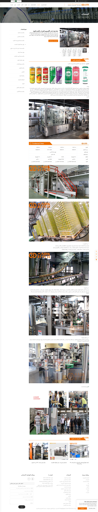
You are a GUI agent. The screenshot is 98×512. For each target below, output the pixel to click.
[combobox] (31, 494)
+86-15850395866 (47, 479)
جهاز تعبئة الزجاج (21, 52)
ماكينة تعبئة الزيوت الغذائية (19, 56)
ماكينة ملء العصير (20, 36)
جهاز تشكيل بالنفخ (21, 60)
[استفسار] (96, 256)
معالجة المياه (21, 75)
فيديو (15, 4)
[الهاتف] (96, 251)
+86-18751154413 (83, 1)
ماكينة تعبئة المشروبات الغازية (18, 40)
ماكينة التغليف (68, 494)
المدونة (37, 508)
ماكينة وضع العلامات (20, 64)
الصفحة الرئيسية (43, 4)
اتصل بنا (11, 4)
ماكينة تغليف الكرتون (59, 462)
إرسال (22, 507)
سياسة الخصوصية (42, 508)
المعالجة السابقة (21, 79)
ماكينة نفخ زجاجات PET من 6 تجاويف (79, 462)
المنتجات (38, 4)
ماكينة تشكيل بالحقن (20, 87)
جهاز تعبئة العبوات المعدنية (19, 44)
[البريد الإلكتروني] (96, 254)
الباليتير (23, 71)
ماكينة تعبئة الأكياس (20, 91)
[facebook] (29, 478)
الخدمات (18, 4)
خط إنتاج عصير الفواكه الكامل (38, 462)
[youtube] (32, 478)
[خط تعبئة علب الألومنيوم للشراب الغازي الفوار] (74, 37)
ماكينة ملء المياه (21, 32)
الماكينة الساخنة (33, 4)
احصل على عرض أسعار (53, 40)
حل (28, 4)
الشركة (26, 4)
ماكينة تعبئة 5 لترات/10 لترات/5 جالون (17, 48)
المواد (23, 83)
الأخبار (22, 4)
